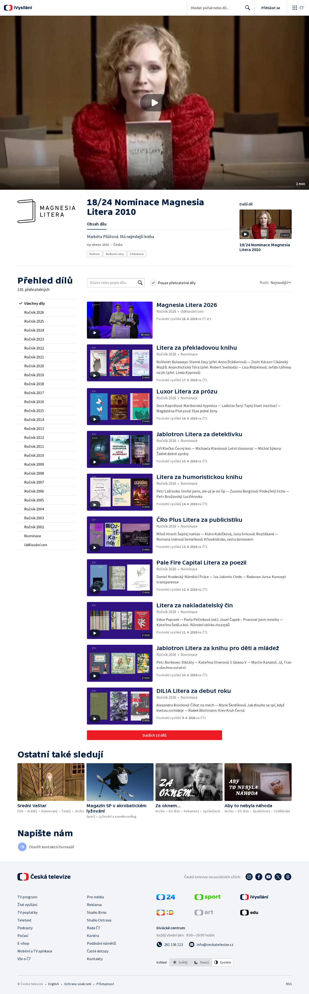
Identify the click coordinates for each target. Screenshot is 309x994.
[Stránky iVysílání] (254, 898)
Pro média (95, 896)
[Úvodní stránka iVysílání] (22, 8)
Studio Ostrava (99, 920)
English (53, 984)
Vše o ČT (24, 958)
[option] (180, 962)
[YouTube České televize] (268, 877)
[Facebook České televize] (259, 877)
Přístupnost (105, 984)
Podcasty (25, 927)
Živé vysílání (27, 904)
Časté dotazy (97, 951)
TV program (27, 896)
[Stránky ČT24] (165, 898)
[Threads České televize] (288, 877)
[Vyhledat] (140, 282)
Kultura (95, 254)
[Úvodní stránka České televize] (44, 877)
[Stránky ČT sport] (208, 898)
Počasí (22, 935)
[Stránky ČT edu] (249, 914)
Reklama (94, 904)
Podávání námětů (101, 943)
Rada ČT (93, 927)
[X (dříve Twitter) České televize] (278, 877)
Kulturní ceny (115, 254)
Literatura (137, 254)
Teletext (24, 920)
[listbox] (201, 962)
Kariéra (93, 935)
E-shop (23, 943)
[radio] (46, 303)
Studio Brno (96, 912)
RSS (289, 984)
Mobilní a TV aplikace (34, 951)
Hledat (247, 8)
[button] (154, 103)
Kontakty (95, 958)
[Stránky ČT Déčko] (165, 914)
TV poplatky (27, 912)
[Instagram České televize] (249, 877)
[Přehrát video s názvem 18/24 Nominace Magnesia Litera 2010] (154, 102)
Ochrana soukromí (77, 984)
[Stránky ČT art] (204, 914)
